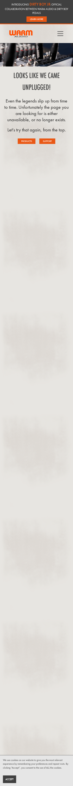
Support (47, 141)
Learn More (36, 19)
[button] (60, 34)
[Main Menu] (63, 34)
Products (26, 141)
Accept (9, 779)
